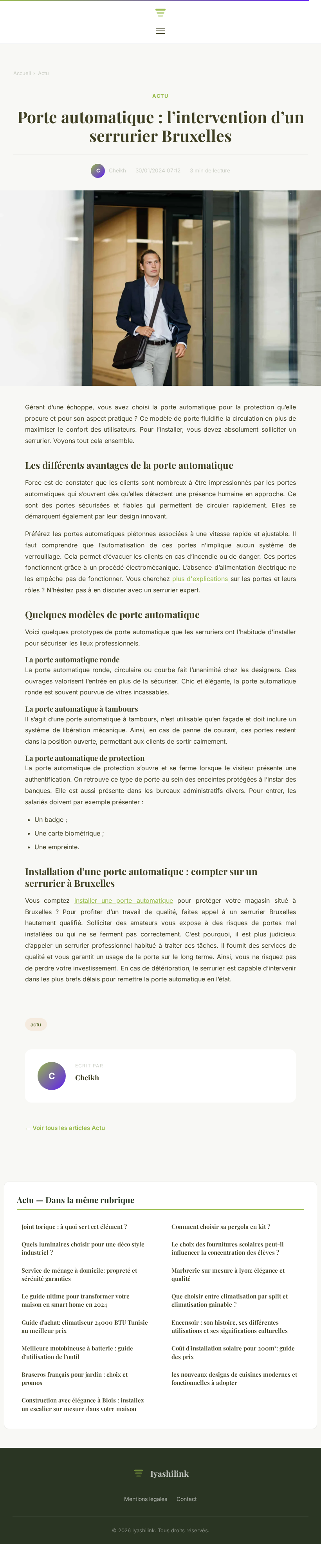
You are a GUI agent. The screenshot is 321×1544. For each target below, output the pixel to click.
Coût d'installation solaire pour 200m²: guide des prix (233, 1352)
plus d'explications (200, 579)
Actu (43, 73)
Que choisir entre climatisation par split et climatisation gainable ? (229, 1300)
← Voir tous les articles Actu (65, 1128)
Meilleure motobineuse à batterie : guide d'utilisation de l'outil (77, 1352)
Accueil (22, 73)
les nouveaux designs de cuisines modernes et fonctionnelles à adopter (234, 1378)
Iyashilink (169, 1473)
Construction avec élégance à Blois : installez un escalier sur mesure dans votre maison (83, 1404)
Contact (187, 1499)
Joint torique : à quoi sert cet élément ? (74, 1226)
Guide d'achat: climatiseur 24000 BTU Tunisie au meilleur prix (85, 1326)
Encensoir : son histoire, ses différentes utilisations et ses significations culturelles (229, 1326)
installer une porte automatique (123, 900)
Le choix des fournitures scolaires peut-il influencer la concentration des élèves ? (227, 1248)
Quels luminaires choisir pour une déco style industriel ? (83, 1248)
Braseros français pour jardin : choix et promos (75, 1378)
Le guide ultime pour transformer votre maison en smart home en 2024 (76, 1300)
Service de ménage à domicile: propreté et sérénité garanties (79, 1274)
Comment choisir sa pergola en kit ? (220, 1226)
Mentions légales (145, 1499)
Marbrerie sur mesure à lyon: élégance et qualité (228, 1274)
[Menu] (160, 31)
